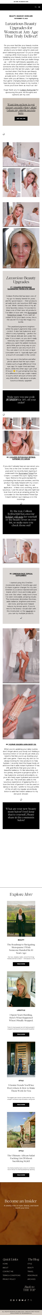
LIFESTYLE (21, 1010)
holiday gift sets (14, 516)
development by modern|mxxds (21, 1313)
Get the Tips (21, 118)
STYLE (21, 1081)
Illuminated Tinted (25, 473)
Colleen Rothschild (28, 90)
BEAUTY (12, 16)
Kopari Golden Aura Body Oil (22, 744)
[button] (39, 7)
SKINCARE (28, 16)
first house (35, 1311)
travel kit (29, 611)
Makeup (20, 16)
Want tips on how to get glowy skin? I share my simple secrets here (21, 109)
